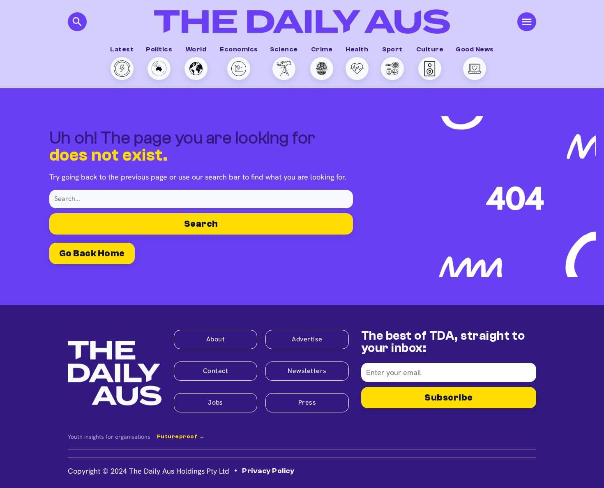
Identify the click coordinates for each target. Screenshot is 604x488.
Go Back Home (92, 253)
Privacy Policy (268, 471)
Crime (321, 49)
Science (283, 49)
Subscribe (448, 397)
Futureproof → (181, 436)
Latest (122, 49)
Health (357, 49)
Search (201, 224)
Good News (474, 49)
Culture (429, 49)
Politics (159, 49)
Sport (392, 49)
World (196, 49)
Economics (239, 49)
